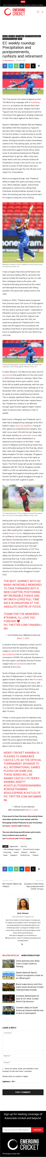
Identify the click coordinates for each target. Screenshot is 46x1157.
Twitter (22, 838)
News (19, 39)
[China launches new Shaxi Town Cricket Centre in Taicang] (8, 964)
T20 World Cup (25, 855)
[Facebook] (4, 65)
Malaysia (24, 852)
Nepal (5, 855)
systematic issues (29, 435)
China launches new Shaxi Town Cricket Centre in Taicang (27, 964)
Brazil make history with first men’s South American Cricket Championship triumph (29, 987)
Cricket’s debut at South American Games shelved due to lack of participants (29, 1010)
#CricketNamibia (16, 789)
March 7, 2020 (23, 638)
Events (5, 36)
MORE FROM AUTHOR (30, 955)
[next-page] (7, 1019)
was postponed (9, 654)
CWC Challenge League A (33, 36)
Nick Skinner (9, 60)
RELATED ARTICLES (10, 955)
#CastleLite (32, 792)
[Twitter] (10, 65)
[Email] (33, 65)
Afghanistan (14, 846)
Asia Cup (11, 36)
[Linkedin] (21, 65)
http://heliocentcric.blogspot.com (23, 917)
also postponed (20, 664)
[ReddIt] (27, 65)
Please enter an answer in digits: (15, 1076)
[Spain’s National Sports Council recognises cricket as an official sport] (8, 975)
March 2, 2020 (32, 810)
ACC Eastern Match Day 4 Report (12, 885)
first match (37, 679)
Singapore (13, 855)
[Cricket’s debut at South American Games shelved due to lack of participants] (8, 1010)
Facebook (10, 838)
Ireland (16, 852)
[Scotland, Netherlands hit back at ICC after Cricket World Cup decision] (8, 999)
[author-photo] (23, 910)
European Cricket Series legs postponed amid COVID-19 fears (34, 886)
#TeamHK (10, 617)
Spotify (14, 826)
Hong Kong (7, 852)
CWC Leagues (20, 36)
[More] (38, 65)
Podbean (26, 826)
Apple (7, 826)
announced (7, 375)
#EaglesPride (13, 792)
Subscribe (37, 1130)
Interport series (15, 533)
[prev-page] (4, 1019)
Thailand (35, 855)
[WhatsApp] (16, 65)
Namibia (33, 852)
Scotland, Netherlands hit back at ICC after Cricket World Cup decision (27, 999)
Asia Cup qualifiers (24, 426)
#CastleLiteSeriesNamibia (22, 785)
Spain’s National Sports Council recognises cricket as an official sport (29, 975)
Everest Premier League (9, 39)
